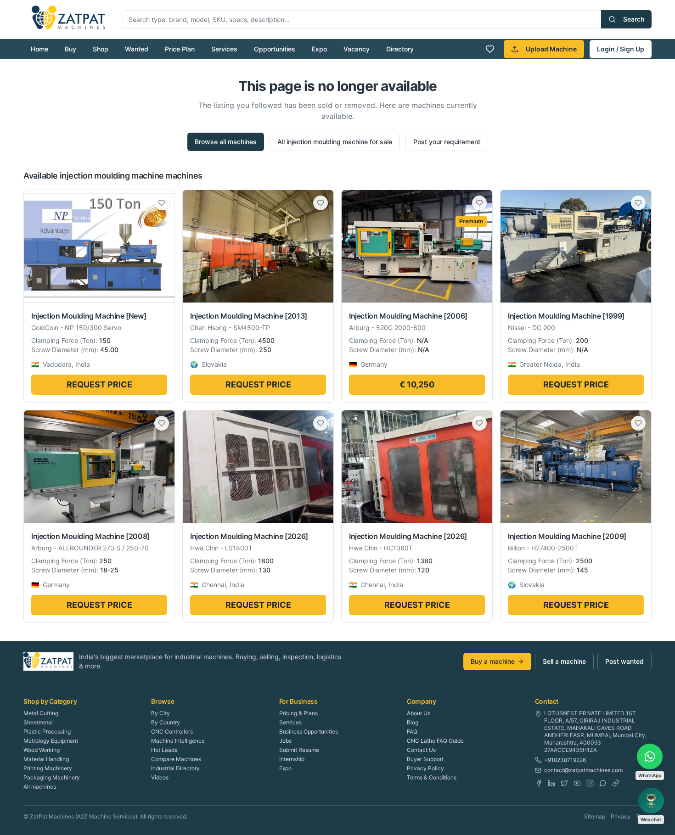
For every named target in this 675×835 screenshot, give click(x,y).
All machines (39, 786)
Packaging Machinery (51, 777)
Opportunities (274, 49)
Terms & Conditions (431, 777)
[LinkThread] (615, 783)
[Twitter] (564, 783)
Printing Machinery (47, 768)
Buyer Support (425, 759)
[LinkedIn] (551, 783)
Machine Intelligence (178, 740)
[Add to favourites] (161, 203)
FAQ (412, 731)
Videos (160, 777)
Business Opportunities (308, 731)
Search (633, 19)
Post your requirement (446, 142)
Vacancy (356, 49)
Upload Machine (551, 49)
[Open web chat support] (651, 800)
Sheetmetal (38, 722)
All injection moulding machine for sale (334, 142)
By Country (165, 722)
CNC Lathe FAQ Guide (435, 740)
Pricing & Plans (298, 713)
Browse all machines (226, 142)
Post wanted (624, 661)
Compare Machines (176, 759)
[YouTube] (577, 783)
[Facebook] (538, 783)
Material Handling (46, 759)
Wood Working (41, 749)
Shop (100, 49)
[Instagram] (590, 783)
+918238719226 (565, 760)
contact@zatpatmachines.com (583, 770)
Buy (70, 49)
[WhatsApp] (603, 783)
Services (224, 49)
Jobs (285, 740)
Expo (319, 49)
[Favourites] (490, 49)
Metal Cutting (40, 713)
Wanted (136, 49)
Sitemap (594, 816)
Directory (400, 49)
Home (39, 49)
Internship (291, 759)
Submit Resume (299, 749)
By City (160, 713)
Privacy (620, 816)
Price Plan (180, 49)
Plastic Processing (47, 731)
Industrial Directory (175, 768)
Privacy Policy (425, 768)
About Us (418, 713)
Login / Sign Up (620, 49)
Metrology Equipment (50, 740)
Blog (412, 722)
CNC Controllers (172, 731)
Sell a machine (564, 661)
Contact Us (421, 749)
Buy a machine (493, 661)
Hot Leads (164, 749)
